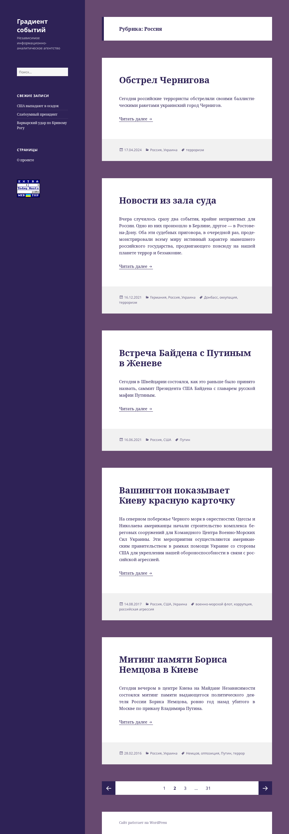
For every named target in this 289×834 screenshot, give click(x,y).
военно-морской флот (214, 604)
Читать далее (136, 119)
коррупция (243, 604)
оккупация (228, 297)
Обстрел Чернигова (164, 80)
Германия (158, 297)
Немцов (192, 753)
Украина (170, 149)
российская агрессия (136, 609)
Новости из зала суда (167, 200)
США (167, 439)
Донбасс (211, 297)
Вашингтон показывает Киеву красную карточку (177, 495)
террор (239, 753)
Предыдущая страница (108, 788)
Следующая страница (265, 788)
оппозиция (210, 753)
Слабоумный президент (37, 114)
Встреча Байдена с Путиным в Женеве (185, 358)
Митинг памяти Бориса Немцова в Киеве (173, 664)
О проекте (25, 160)
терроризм (195, 149)
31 (209, 788)
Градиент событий (32, 25)
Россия (156, 149)
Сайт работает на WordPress (143, 822)
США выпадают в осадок (38, 105)
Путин (185, 439)
